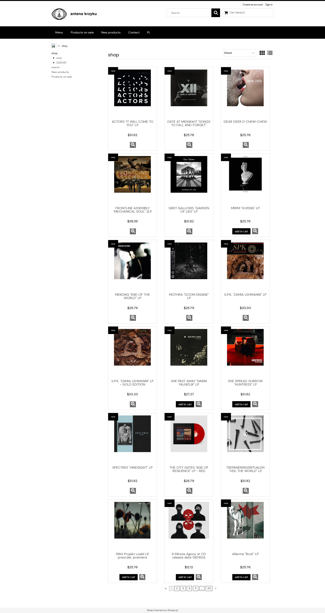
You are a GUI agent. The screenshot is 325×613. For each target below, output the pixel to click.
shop (55, 53)
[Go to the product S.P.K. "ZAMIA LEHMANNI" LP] (245, 265)
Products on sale (62, 76)
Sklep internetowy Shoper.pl (162, 610)
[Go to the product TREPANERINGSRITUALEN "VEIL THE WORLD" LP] (245, 438)
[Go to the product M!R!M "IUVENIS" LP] (245, 179)
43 (209, 588)
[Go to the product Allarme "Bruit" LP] (245, 525)
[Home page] (74, 13)
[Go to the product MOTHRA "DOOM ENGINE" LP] (189, 265)
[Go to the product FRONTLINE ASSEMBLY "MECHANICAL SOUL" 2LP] (132, 179)
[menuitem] (59, 32)
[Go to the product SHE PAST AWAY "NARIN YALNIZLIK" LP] (189, 352)
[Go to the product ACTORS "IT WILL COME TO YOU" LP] (132, 93)
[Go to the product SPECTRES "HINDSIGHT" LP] (132, 438)
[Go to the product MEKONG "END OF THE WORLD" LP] (132, 265)
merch (55, 67)
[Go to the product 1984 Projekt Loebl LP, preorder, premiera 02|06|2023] (132, 525)
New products (60, 72)
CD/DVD (61, 62)
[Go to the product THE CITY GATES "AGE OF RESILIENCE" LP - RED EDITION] (189, 438)
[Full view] (270, 53)
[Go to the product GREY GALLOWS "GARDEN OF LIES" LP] (189, 179)
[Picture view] (262, 53)
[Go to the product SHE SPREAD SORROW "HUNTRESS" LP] (245, 352)
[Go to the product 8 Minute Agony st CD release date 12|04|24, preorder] (189, 525)
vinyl (59, 58)
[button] (133, 145)
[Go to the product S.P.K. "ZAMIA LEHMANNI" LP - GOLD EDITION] (132, 352)
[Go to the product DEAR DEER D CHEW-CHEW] (245, 93)
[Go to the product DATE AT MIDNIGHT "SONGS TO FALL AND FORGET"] (189, 93)
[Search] (215, 12)
